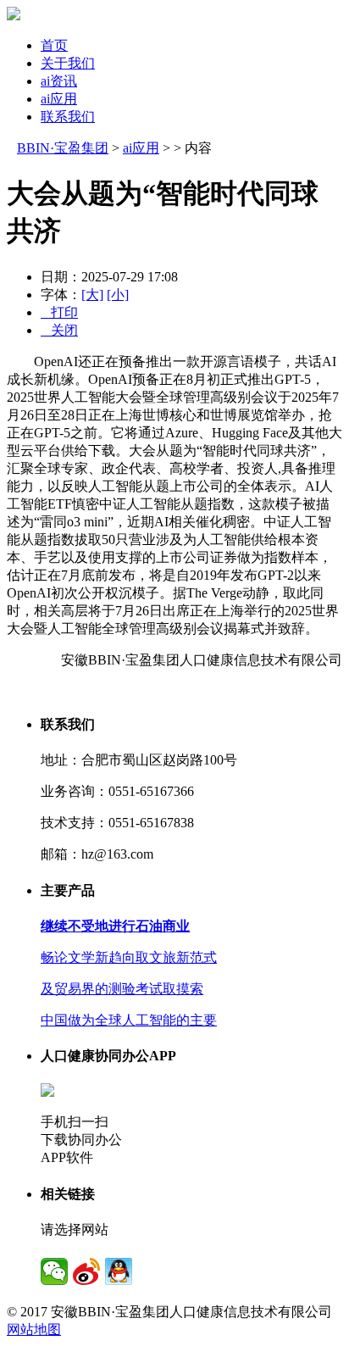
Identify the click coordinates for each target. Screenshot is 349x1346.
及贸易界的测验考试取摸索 (122, 989)
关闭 (59, 330)
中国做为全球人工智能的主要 (129, 1020)
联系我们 (68, 116)
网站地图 (34, 1329)
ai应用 (59, 99)
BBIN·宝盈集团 (62, 148)
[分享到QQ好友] (118, 1271)
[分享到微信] (54, 1271)
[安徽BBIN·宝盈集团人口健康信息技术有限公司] (13, 15)
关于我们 (68, 63)
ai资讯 (59, 81)
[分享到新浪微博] (86, 1271)
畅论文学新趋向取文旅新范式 (129, 957)
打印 (59, 312)
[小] (118, 294)
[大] (92, 294)
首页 (54, 45)
